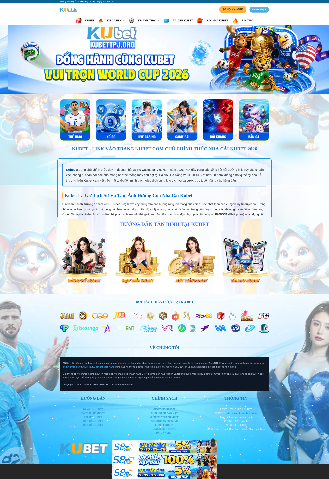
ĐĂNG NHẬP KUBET (93, 413)
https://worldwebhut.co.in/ (242, 413)
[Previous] (11, 60)
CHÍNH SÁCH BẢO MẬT (164, 413)
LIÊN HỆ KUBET (164, 425)
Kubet (70, 169)
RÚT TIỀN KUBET (93, 425)
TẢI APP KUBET (93, 417)
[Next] (318, 60)
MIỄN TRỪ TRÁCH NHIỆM (164, 417)
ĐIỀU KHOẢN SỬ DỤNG (164, 421)
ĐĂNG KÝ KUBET (93, 409)
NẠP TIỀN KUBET (93, 421)
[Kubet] (77, 10)
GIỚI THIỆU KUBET (164, 409)
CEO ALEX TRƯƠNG (164, 429)
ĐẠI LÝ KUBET (164, 433)
